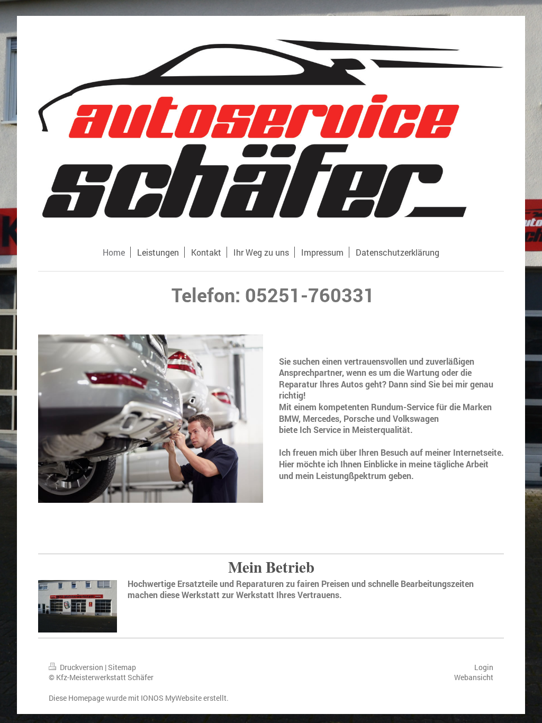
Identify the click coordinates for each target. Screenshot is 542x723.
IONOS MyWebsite (171, 698)
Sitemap (122, 667)
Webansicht (473, 677)
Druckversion (81, 667)
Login (483, 667)
